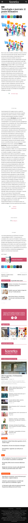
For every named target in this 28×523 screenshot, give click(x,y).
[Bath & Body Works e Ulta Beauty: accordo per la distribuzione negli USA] (4, 298)
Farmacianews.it (5, 473)
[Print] (20, 16)
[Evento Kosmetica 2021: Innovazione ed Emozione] (4, 414)
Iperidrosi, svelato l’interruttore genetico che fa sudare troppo (14, 441)
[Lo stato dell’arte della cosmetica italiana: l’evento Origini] (4, 401)
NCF (3, 455)
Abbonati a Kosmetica (17, 259)
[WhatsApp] (11, 16)
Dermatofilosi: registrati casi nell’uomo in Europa (12, 449)
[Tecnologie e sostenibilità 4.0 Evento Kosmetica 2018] (4, 433)
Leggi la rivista (5, 324)
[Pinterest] (8, 16)
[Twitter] (5, 16)
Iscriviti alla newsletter (7, 343)
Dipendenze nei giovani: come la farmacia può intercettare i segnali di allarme (14, 477)
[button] (2, 2)
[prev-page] (2, 303)
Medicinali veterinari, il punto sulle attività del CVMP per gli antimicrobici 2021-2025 (13, 467)
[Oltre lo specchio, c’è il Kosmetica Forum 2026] (14, 368)
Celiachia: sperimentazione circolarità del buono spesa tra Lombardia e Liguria (12, 481)
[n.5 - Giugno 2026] (5, 332)
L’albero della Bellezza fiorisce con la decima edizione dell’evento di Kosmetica (17, 388)
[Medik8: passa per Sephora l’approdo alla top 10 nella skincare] (4, 292)
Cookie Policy (18, 508)
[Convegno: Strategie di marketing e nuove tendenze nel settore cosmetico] (4, 426)
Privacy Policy (10, 508)
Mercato (6, 4)
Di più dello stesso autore (17, 280)
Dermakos (4, 438)
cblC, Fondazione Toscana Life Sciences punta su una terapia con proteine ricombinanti (14, 458)
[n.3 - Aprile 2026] (23, 332)
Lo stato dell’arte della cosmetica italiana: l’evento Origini (16, 400)
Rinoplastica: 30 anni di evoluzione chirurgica (13, 445)
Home (2, 4)
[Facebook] (2, 16)
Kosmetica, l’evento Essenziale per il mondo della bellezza (17, 394)
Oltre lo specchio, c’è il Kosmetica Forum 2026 (11, 376)
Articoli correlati (6, 280)
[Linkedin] (14, 16)
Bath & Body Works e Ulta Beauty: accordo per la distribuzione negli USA (16, 298)
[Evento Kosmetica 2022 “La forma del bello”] (4, 408)
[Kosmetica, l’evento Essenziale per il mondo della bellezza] (4, 395)
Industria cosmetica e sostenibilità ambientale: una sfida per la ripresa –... (18, 419)
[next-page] (4, 303)
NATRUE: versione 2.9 (22, 274)
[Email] (17, 16)
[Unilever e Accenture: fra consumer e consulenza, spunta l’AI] (4, 285)
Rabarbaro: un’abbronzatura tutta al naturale (7, 275)
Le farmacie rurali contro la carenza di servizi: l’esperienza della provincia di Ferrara (13, 486)
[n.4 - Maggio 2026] (14, 332)
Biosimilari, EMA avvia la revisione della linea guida (13, 463)
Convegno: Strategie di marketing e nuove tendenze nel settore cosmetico (17, 425)
